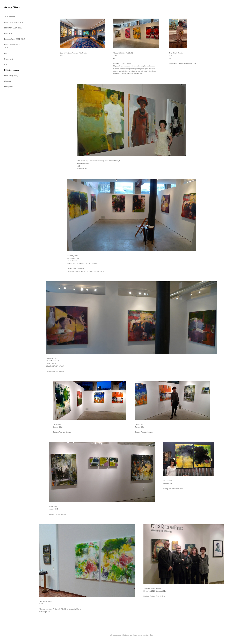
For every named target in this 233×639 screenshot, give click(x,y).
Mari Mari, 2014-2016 (13, 28)
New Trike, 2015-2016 (13, 22)
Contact (7, 81)
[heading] (12, 7)
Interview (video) (11, 76)
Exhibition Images (11, 70)
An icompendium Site (145, 635)
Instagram (8, 87)
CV (5, 64)
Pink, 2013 (8, 33)
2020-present (9, 17)
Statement (8, 59)
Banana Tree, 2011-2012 (14, 39)
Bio (5, 53)
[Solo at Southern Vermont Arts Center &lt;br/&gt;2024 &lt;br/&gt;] (82, 33)
